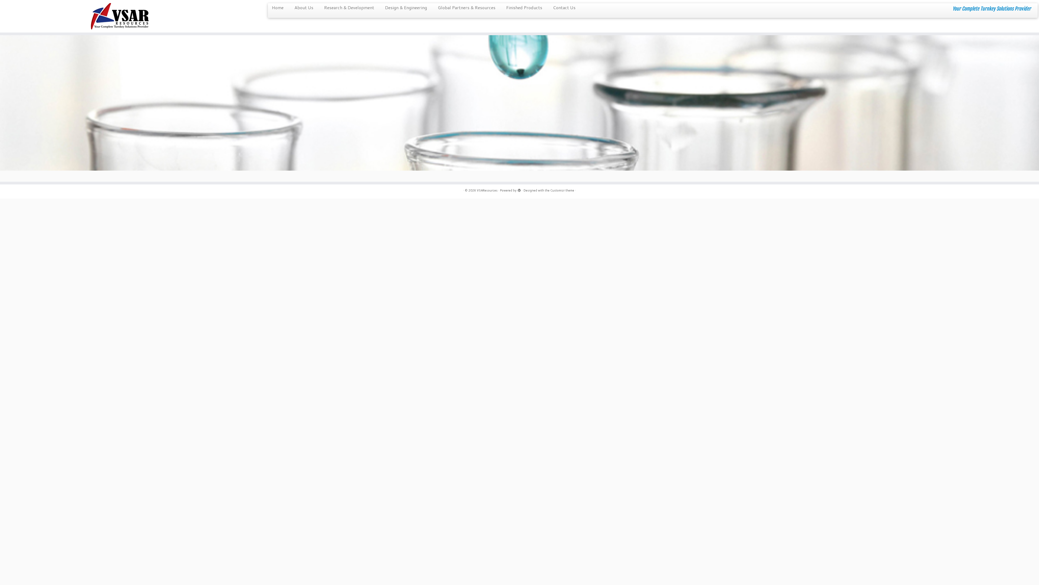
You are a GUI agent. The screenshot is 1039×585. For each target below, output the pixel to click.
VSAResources (487, 190)
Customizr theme (562, 190)
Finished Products (524, 7)
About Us (303, 7)
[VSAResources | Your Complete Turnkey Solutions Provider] (120, 16)
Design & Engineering (406, 7)
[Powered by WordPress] (519, 189)
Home (278, 7)
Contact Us (564, 7)
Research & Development (349, 7)
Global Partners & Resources (466, 7)
